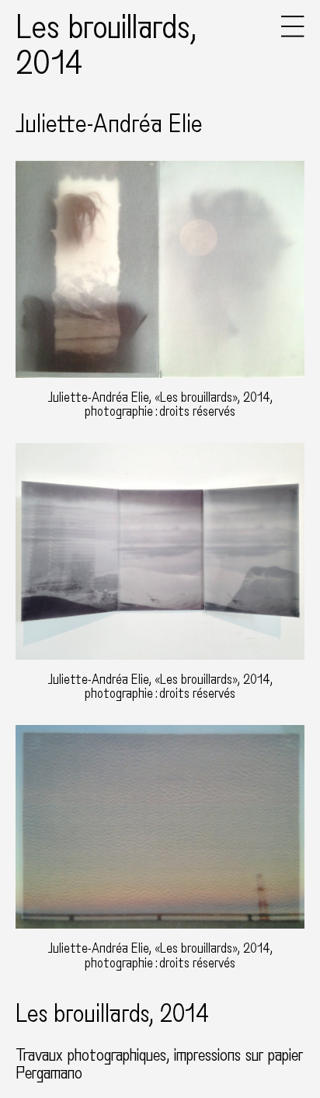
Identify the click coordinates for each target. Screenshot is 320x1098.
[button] (292, 33)
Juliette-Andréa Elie (109, 124)
